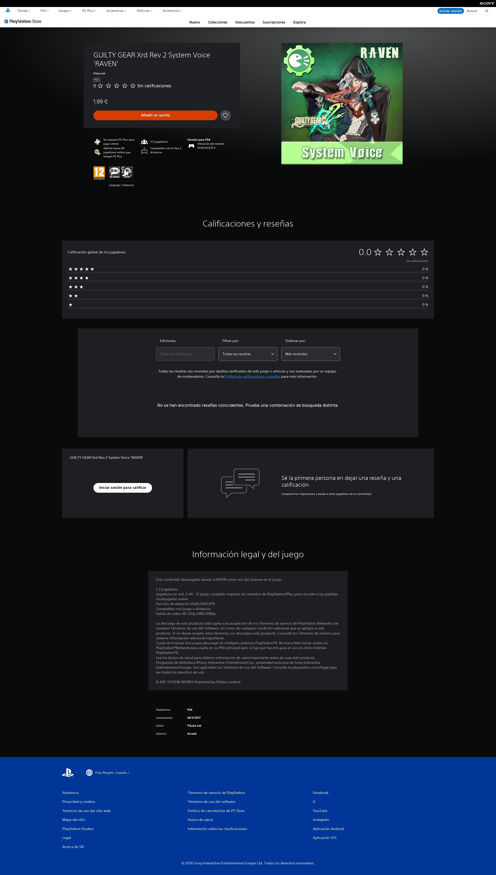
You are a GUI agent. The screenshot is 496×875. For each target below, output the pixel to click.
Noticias (143, 10)
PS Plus (88, 10)
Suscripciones (274, 22)
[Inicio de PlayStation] (7, 11)
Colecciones (217, 22)
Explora (299, 22)
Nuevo (194, 22)
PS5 (43, 10)
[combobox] (185, 354)
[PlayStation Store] (24, 21)
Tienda (22, 10)
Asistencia (171, 10)
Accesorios (114, 10)
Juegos (64, 10)
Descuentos (245, 22)
